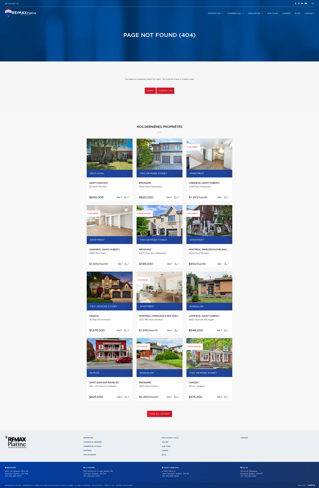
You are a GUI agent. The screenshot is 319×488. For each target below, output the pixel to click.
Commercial (234, 13)
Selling (165, 442)
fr (313, 3)
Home (150, 91)
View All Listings (159, 414)
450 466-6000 (15, 476)
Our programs (89, 455)
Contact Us (13, 3)
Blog (297, 13)
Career (286, 13)
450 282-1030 (250, 476)
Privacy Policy (97, 485)
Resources (254, 13)
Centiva (311, 485)
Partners (87, 450)
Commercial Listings (92, 446)
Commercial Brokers (92, 442)
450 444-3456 (93, 476)
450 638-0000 (172, 476)
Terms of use (109, 485)
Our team (272, 13)
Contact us (165, 91)
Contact (309, 13)
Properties (214, 13)
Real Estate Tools (170, 438)
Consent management (124, 485)
